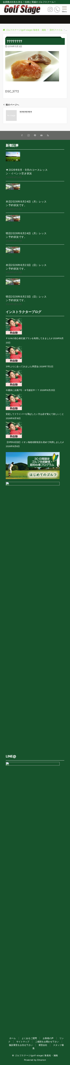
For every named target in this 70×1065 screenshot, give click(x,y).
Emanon (41, 1060)
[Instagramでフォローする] (28, 135)
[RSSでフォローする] (48, 135)
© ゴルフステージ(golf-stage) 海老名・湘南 (35, 1055)
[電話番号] (57, 10)
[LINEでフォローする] (35, 135)
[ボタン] (50, 10)
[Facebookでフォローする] (22, 135)
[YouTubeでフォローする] (41, 135)
